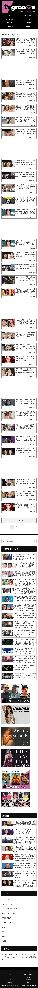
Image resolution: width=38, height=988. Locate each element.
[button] (34, 541)
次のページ (19, 520)
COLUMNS (10, 982)
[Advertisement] (19, 69)
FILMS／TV (10, 977)
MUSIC (28, 977)
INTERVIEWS (28, 974)
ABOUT (28, 982)
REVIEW (28, 979)
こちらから (20, 957)
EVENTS (9, 979)
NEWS (10, 974)
